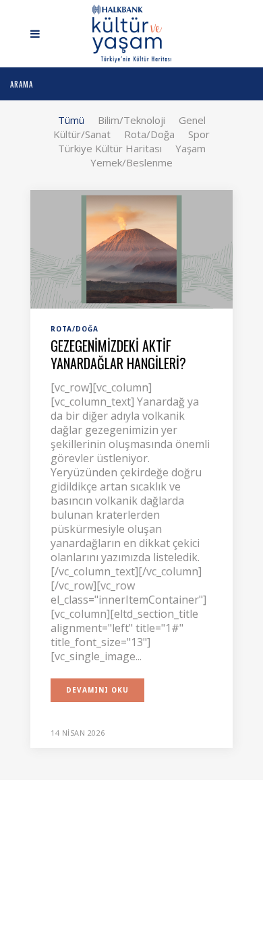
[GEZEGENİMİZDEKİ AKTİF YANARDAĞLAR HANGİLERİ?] (131, 248)
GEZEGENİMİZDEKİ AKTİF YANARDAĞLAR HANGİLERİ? (118, 354)
